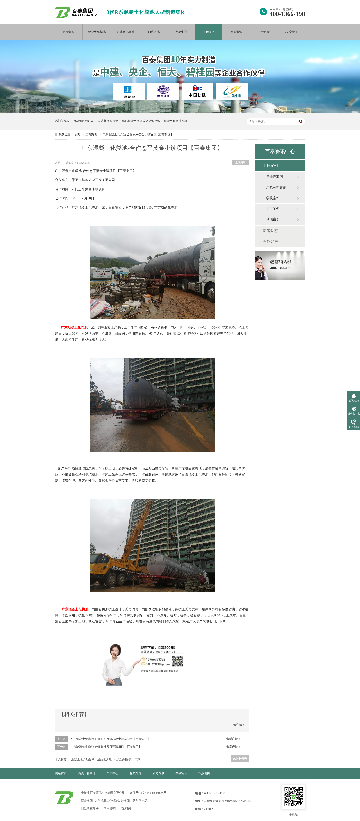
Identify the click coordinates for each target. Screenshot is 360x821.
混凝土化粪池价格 (175, 121)
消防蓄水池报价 (108, 121)
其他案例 (273, 219)
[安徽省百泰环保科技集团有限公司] (76, 17)
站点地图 (204, 773)
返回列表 (240, 162)
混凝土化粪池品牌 (83, 759)
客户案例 (135, 773)
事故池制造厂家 (83, 121)
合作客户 (270, 242)
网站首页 (61, 773)
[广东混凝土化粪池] (152, 318)
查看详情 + (233, 738)
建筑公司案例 (276, 187)
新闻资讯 (236, 32)
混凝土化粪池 (97, 32)
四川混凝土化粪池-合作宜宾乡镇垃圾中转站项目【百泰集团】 (110, 738)
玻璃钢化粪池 (125, 32)
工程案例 (209, 32)
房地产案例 (274, 177)
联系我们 (291, 32)
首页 (77, 134)
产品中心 (181, 32)
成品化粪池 (104, 759)
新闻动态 (270, 231)
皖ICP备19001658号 (153, 792)
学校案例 (273, 198)
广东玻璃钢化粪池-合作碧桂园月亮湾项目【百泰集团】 (105, 746)
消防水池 (154, 32)
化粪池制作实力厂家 (127, 759)
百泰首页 (69, 32)
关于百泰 (264, 32)
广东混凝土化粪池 (74, 327)
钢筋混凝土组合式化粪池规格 (141, 121)
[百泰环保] (64, 797)
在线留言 (181, 773)
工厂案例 (273, 208)
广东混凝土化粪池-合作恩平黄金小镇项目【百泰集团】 (138, 134)
